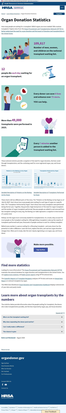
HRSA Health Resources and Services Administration (7, 396)
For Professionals (6, 374)
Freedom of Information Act (25, 407)
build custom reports (28, 275)
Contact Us (4, 388)
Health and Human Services (41, 407)
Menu (62, 7)
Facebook (2, 385)
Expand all (59, 313)
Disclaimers (12, 407)
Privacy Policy (5, 410)
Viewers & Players (22, 410)
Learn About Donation (13, 14)
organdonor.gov (13, 7)
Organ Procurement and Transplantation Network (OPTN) (43, 270)
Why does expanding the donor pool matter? (18, 322)
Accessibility (4, 407)
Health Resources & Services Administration (18, 3)
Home (3, 14)
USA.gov (13, 410)
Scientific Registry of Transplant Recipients (18, 278)
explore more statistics (11, 275)
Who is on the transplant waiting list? (16, 317)
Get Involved (5, 371)
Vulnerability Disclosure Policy (37, 410)
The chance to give (9, 332)
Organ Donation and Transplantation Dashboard (34, 285)
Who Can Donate (6, 368)
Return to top (5, 349)
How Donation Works (7, 366)
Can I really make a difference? (13, 327)
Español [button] (59, 14)
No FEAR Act (53, 407)
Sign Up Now (40, 250)
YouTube (6, 385)
